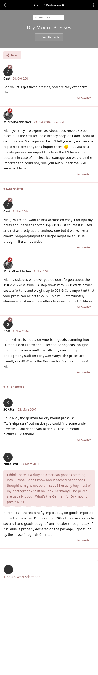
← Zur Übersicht (49, 37)
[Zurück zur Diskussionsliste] (4, 5)
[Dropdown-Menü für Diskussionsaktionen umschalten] (93, 5)
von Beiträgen (47, 5)
